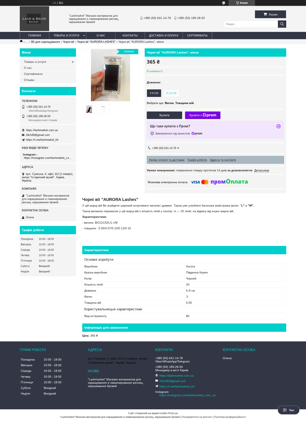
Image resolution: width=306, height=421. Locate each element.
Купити (164, 115)
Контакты (130, 35)
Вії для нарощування (45, 41)
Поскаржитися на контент (197, 417)
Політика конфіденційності (230, 417)
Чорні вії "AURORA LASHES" (96, 41)
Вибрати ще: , (170, 103)
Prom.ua (173, 413)
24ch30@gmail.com (38, 135)
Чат (291, 410)
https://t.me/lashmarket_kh (42, 139)
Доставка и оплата (163, 35)
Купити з (195, 115)
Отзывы (29, 79)
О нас (101, 35)
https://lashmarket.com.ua (42, 130)
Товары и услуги (66, 35)
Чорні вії (68, 41)
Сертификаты (197, 35)
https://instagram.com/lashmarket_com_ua (48, 157)
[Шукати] (282, 24)
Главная (34, 35)
